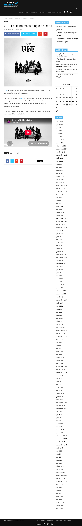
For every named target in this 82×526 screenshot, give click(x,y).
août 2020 (59, 339)
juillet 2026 (59, 125)
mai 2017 (59, 457)
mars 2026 (59, 137)
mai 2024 (59, 203)
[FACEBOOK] (64, 12)
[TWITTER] (68, 12)
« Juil (56, 111)
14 (70, 98)
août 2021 (59, 303)
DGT (21, 98)
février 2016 (60, 502)
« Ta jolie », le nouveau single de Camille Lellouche (66, 55)
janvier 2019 (60, 397)
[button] (75, 8)
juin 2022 (59, 273)
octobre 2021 (60, 297)
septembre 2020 (61, 336)
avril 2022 (59, 279)
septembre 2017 (61, 445)
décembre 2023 (61, 218)
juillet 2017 (59, 451)
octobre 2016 (60, 478)
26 (64, 104)
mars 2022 (59, 282)
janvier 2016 (60, 505)
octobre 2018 (60, 406)
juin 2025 (59, 164)
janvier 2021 (60, 324)
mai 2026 (59, 131)
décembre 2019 (61, 363)
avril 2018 (59, 424)
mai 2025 (59, 167)
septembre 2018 (61, 409)
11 (60, 98)
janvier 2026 (60, 143)
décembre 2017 (61, 436)
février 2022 (60, 285)
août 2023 (59, 230)
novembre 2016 (61, 475)
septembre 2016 (61, 481)
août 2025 (59, 158)
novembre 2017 (61, 439)
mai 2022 (59, 276)
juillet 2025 (59, 161)
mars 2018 (59, 427)
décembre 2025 (61, 146)
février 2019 (60, 394)
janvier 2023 (60, 252)
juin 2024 (59, 200)
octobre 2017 (60, 442)
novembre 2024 (61, 185)
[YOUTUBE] (71, 12)
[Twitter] (47, 524)
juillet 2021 (59, 306)
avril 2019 (59, 387)
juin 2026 (59, 128)
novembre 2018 (61, 403)
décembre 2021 (61, 291)
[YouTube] (52, 524)
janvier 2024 (60, 215)
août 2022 (59, 267)
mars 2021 (59, 318)
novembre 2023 (61, 221)
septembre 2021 (61, 300)
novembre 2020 (61, 330)
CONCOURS (51, 12)
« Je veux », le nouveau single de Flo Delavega (66, 70)
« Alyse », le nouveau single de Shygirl (65, 76)
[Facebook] (44, 524)
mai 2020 (59, 348)
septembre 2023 (61, 227)
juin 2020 (59, 345)
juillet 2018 (59, 415)
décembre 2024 (61, 182)
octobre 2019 (60, 369)
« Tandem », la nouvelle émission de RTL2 (66, 60)
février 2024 (60, 212)
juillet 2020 (59, 342)
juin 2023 (59, 236)
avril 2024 (59, 206)
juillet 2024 (59, 197)
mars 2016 (59, 499)
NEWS (26, 12)
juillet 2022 (59, 270)
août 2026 (59, 122)
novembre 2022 (61, 258)
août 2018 (59, 412)
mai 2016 (59, 493)
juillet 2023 (59, 233)
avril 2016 (59, 496)
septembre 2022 (61, 264)
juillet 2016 (59, 487)
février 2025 (60, 176)
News (6, 21)
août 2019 (59, 375)
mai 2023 (59, 240)
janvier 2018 (60, 433)
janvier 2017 (60, 469)
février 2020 (60, 357)
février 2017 (60, 466)
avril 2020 (59, 351)
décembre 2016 (61, 472)
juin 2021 (59, 309)
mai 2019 (59, 384)
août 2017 (59, 448)
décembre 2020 (61, 327)
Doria (6, 90)
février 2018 (60, 430)
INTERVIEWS (33, 12)
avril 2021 (59, 315)
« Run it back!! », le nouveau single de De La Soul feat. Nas (66, 65)
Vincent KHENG (10, 29)
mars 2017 (59, 463)
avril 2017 (59, 460)
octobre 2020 (60, 333)
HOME (21, 12)
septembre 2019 (61, 372)
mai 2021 (59, 312)
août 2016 (59, 484)
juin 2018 (59, 418)
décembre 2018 (61, 400)
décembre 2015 (61, 508)
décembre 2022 (61, 255)
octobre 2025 (60, 152)
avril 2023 (59, 243)
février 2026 (60, 140)
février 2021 (60, 321)
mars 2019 (59, 391)
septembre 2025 (61, 155)
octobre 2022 (60, 261)
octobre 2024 (60, 188)
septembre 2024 (61, 191)
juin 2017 (59, 454)
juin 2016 (59, 490)
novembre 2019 (61, 366)
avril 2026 (59, 134)
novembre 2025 (61, 149)
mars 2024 (59, 209)
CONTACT (59, 12)
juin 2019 (59, 381)
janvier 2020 (60, 360)
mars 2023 (59, 246)
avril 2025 (59, 170)
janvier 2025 (60, 179)
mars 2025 (59, 173)
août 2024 (59, 194)
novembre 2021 (61, 294)
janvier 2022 (60, 288)
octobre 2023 (60, 224)
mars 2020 (59, 354)
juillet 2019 (59, 378)
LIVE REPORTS (42, 12)
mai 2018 (59, 421)
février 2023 (60, 249)
